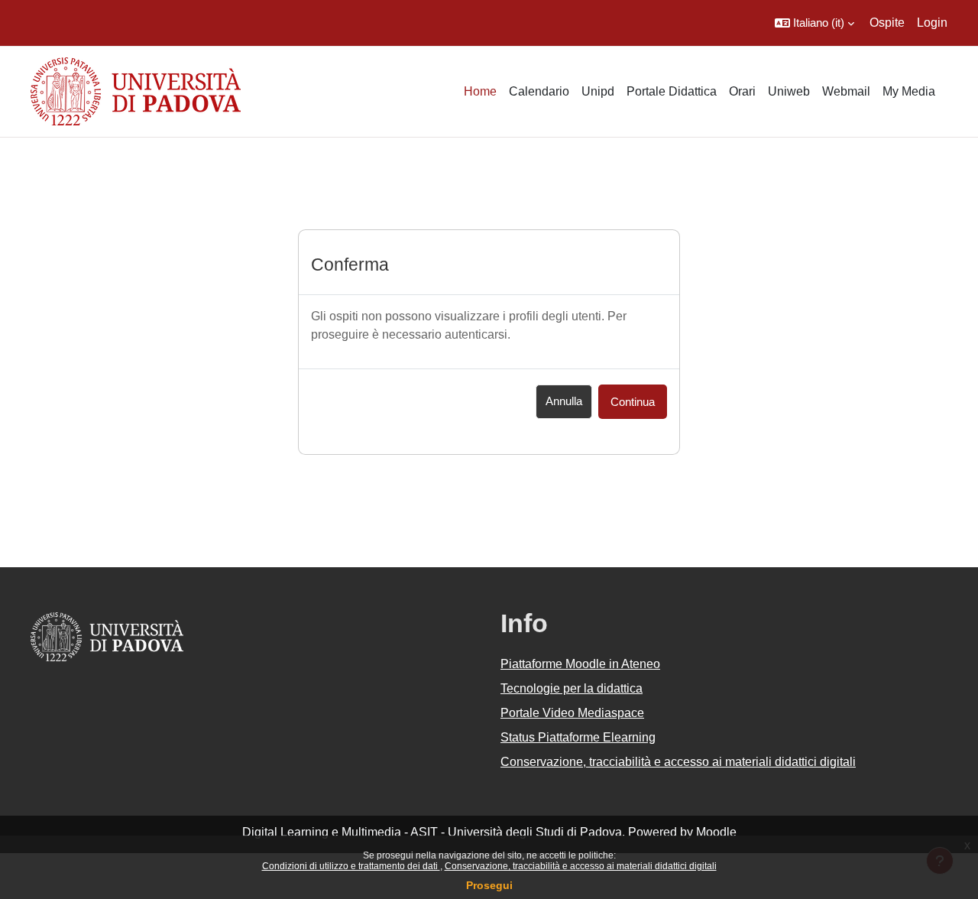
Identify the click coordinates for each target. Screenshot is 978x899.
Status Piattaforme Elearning (578, 737)
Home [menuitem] (480, 91)
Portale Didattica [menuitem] (672, 91)
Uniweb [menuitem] (789, 91)
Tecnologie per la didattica (571, 688)
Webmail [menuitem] (846, 91)
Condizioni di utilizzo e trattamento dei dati (351, 866)
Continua (632, 401)
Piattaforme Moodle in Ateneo (580, 663)
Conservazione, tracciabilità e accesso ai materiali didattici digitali (581, 866)
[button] (814, 23)
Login (932, 22)
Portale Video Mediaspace (572, 712)
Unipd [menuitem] (597, 91)
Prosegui (489, 885)
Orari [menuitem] (742, 91)
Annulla (564, 400)
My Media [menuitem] (908, 91)
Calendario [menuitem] (539, 91)
